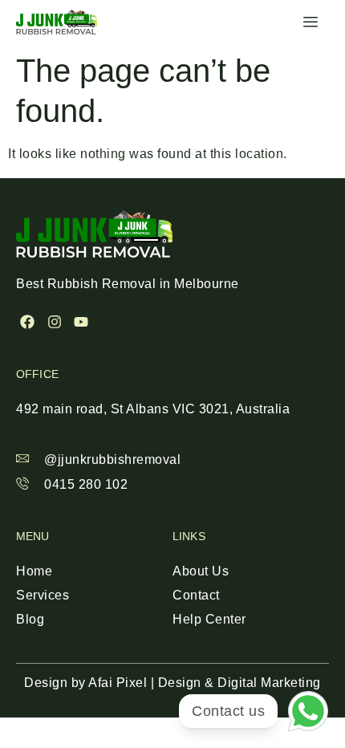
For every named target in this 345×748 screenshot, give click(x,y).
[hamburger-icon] (311, 22)
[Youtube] (81, 322)
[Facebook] (27, 322)
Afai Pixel (117, 682)
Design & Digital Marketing (239, 682)
